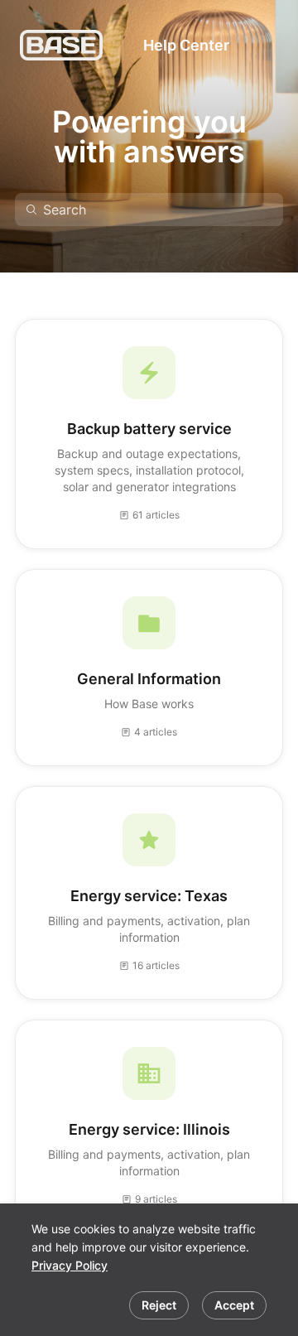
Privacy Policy (69, 1265)
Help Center (186, 45)
